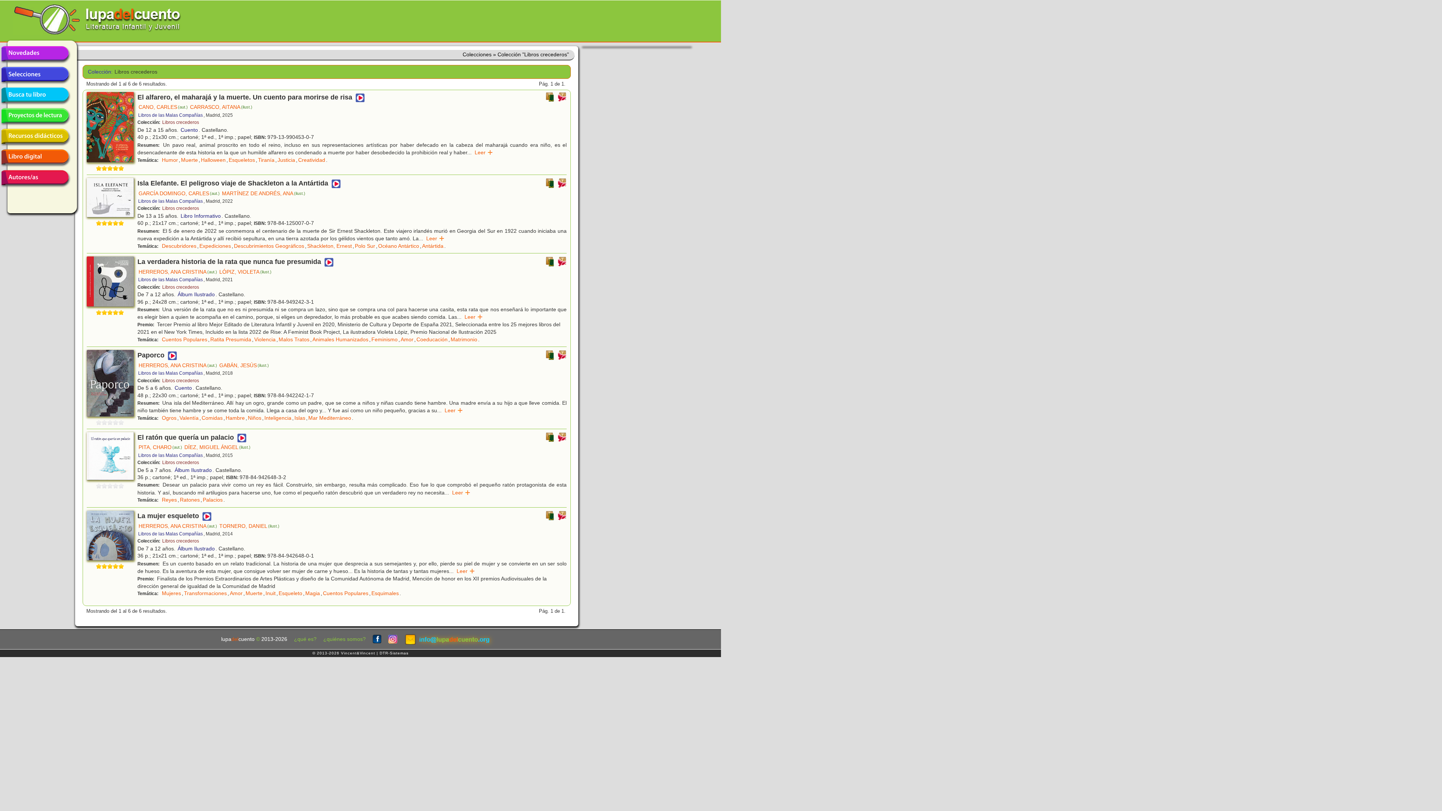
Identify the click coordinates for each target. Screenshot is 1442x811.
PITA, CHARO (160, 447)
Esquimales (385, 593)
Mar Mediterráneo (329, 418)
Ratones (190, 500)
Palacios (213, 500)
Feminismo (384, 339)
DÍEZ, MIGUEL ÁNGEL (217, 447)
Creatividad (311, 160)
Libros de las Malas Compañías (170, 115)
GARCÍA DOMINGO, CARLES (179, 193)
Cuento (189, 130)
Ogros (169, 418)
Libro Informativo (201, 216)
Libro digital (35, 156)
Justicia (286, 160)
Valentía (189, 418)
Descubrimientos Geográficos (269, 246)
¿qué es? (305, 639)
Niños (254, 418)
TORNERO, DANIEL (249, 526)
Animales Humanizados (340, 339)
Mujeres (171, 593)
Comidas (212, 418)
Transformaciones (205, 593)
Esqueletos (242, 160)
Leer (484, 152)
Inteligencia (277, 418)
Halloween (213, 160)
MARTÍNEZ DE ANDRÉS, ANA (263, 193)
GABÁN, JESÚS (244, 365)
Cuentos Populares (184, 339)
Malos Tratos (294, 339)
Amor (407, 339)
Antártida (432, 246)
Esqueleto (290, 593)
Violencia (265, 339)
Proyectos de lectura (35, 115)
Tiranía (266, 160)
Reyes (169, 500)
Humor (170, 160)
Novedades (35, 53)
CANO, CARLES (163, 107)
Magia (312, 593)
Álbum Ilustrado (196, 294)
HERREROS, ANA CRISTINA (178, 272)
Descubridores (179, 246)
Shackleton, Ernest (329, 246)
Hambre (235, 418)
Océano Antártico (398, 246)
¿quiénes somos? (344, 639)
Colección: (98, 72)
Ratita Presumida (230, 339)
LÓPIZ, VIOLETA (245, 272)
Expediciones (215, 246)
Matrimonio (464, 339)
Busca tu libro (35, 95)
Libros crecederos (180, 122)
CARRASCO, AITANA (221, 107)
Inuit (270, 593)
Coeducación (432, 339)
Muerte (189, 160)
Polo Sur (365, 246)
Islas (299, 418)
